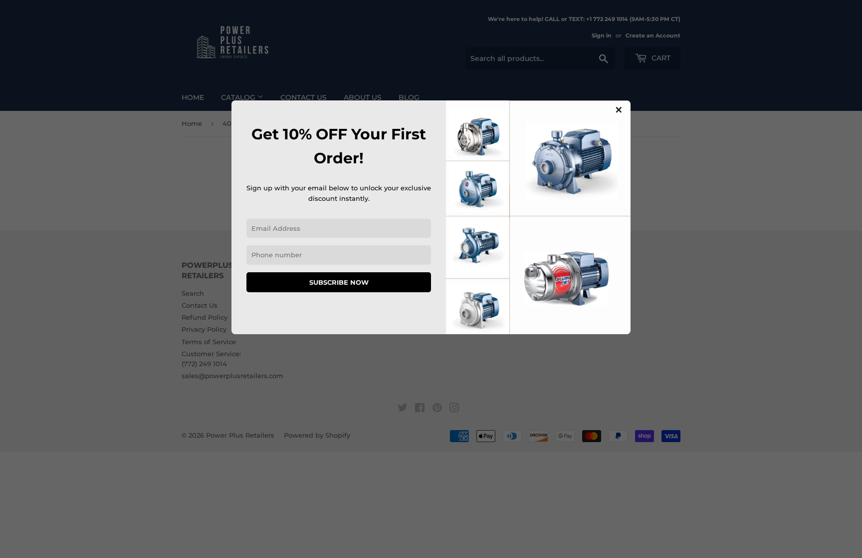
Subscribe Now (339, 282)
